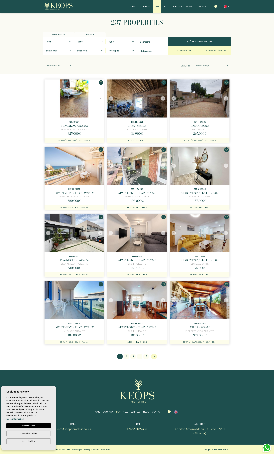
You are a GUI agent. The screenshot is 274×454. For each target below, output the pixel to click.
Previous (47, 98)
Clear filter (184, 50)
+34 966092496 (137, 429)
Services (177, 6)
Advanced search (216, 50)
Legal (79, 449)
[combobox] (58, 41)
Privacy (86, 449)
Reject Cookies (28, 441)
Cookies (95, 449)
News (189, 6)
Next (101, 98)
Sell (166, 6)
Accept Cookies (28, 425)
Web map (105, 449)
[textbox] (59, 42)
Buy (157, 6)
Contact (201, 6)
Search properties (202, 41)
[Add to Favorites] (101, 82)
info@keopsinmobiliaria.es (74, 429)
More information (15, 419)
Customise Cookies (29, 433)
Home (133, 6)
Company (145, 6)
